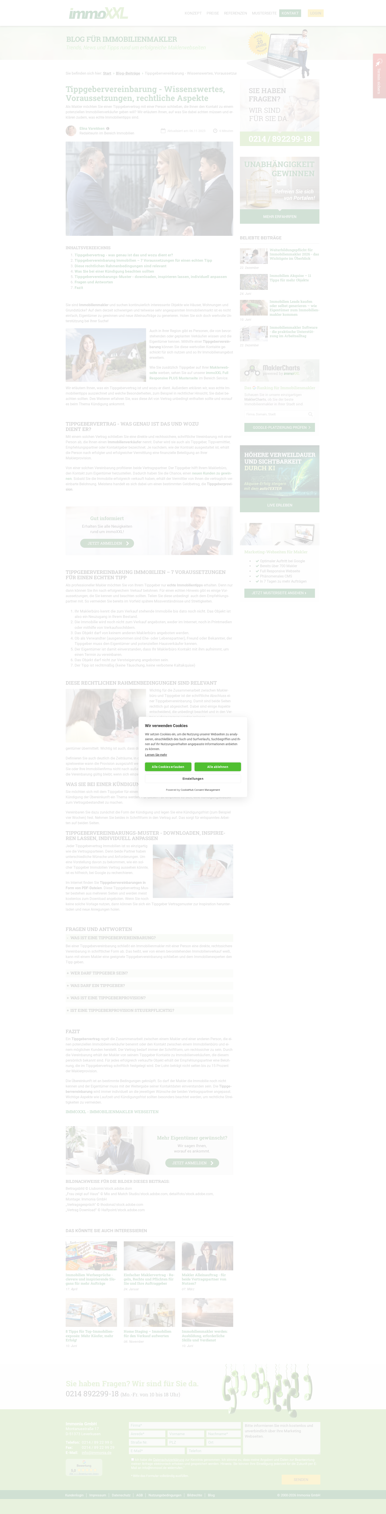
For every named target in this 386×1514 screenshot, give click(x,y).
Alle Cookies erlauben (168, 767)
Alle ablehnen (217, 767)
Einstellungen (193, 779)
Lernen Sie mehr (156, 755)
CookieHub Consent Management (200, 789)
